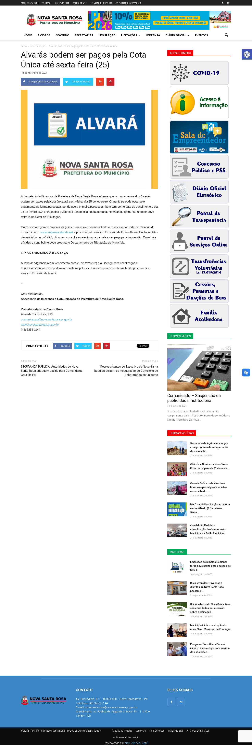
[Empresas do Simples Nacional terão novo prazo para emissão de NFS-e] (177, 567)
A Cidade (43, 35)
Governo (62, 35)
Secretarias (84, 35)
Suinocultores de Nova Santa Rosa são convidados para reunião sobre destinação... (210, 608)
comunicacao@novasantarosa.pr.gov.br (46, 319)
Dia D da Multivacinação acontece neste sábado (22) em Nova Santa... (210, 508)
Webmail (47, 2)
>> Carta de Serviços (101, 2)
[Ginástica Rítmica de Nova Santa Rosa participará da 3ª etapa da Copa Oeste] (177, 469)
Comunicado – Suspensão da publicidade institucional (194, 398)
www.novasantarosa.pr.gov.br (40, 324)
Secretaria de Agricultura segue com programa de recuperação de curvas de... (209, 447)
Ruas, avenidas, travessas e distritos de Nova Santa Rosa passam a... (207, 587)
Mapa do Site (80, 2)
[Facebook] (222, 2)
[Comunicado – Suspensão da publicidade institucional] (199, 367)
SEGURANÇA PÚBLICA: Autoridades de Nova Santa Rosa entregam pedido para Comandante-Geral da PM (52, 371)
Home (28, 35)
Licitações (129, 35)
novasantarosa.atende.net (56, 232)
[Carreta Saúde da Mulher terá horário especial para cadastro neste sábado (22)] (177, 488)
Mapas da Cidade (30, 2)
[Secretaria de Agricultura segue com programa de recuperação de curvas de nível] (177, 448)
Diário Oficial (176, 35)
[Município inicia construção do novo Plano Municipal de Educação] (177, 630)
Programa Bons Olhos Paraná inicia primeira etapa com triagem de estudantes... (210, 648)
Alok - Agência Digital (136, 743)
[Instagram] (228, 2)
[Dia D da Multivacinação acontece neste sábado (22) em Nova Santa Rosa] (177, 509)
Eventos (201, 35)
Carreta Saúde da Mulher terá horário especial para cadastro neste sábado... (208, 487)
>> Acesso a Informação (128, 2)
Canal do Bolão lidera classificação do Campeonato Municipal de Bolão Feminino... (208, 529)
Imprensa (153, 35)
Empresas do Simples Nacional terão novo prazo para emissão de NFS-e (210, 565)
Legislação (107, 35)
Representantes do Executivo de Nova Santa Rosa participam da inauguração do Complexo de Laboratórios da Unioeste (126, 371)
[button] (247, 54)
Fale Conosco (62, 2)
